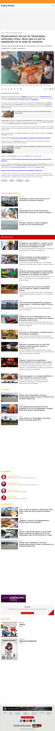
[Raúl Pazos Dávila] (3, 497)
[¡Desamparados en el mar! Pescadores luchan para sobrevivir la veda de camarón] (9, 213)
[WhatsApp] (8, 89)
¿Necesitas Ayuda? (27, 717)
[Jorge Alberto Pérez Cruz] (3, 477)
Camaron (4, 180)
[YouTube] (27, 721)
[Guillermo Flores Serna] (3, 484)
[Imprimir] (21, 89)
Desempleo (20, 180)
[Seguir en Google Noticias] (53, 89)
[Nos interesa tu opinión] (27, 709)
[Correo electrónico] (14, 89)
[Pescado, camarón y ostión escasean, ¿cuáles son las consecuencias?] (9, 225)
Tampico (12, 180)
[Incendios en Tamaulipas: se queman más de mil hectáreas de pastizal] (9, 335)
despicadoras (35, 99)
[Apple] (31, 721)
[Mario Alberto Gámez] (3, 490)
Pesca (27, 180)
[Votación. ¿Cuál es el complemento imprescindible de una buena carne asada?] (9, 365)
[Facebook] (2, 89)
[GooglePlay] (34, 721)
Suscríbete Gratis (27, 613)
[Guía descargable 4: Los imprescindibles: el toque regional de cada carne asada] (9, 380)
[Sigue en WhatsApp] (50, 89)
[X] (5, 89)
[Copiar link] (18, 89)
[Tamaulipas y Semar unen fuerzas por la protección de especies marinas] (9, 201)
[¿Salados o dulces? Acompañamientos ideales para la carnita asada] (9, 522)
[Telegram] (11, 89)
